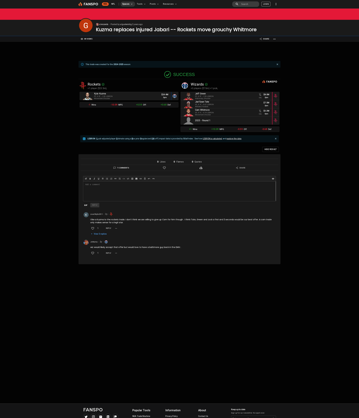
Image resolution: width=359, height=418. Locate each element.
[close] (277, 64)
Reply (108, 228)
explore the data (234, 139)
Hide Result (270, 149)
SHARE (266, 39)
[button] (161, 161)
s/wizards (103, 24)
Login (266, 4)
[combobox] (249, 4)
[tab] (128, 4)
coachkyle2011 (96, 214)
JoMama (93, 242)
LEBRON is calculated (212, 139)
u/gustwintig (126, 24)
